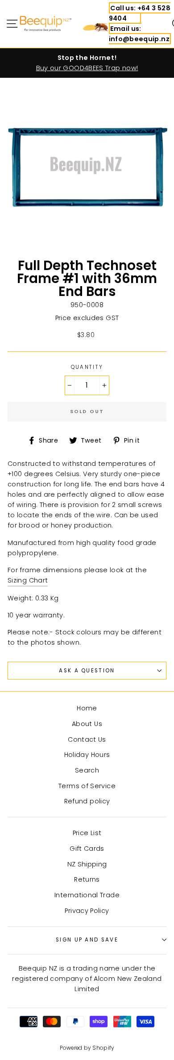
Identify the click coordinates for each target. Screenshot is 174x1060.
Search (87, 770)
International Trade (87, 895)
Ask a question (87, 670)
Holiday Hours (87, 754)
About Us (87, 723)
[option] (87, 63)
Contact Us (87, 739)
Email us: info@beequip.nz (139, 33)
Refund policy (87, 801)
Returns (87, 879)
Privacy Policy (87, 910)
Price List (87, 832)
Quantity (87, 367)
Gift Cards (87, 848)
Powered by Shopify (87, 1048)
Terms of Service (87, 785)
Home (87, 708)
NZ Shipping (87, 864)
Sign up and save (87, 939)
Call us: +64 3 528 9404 (140, 13)
